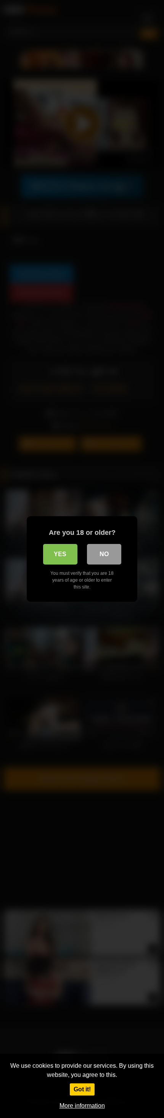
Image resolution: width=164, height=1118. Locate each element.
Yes (60, 554)
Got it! (82, 1089)
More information (82, 1105)
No (104, 554)
